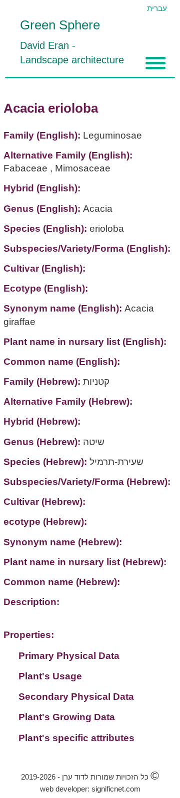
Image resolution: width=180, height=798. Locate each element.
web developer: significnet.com (90, 789)
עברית (157, 8)
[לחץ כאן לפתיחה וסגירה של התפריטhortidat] (155, 63)
